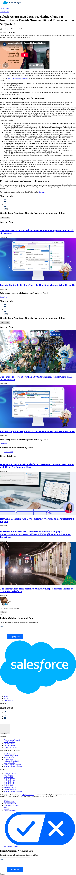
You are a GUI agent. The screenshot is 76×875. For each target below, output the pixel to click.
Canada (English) (9, 743)
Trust (5, 807)
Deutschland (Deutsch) (11, 756)
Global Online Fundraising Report (17, 78)
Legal (6, 800)
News (6, 696)
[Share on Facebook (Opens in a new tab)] (5, 207)
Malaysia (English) (10, 787)
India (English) (8, 775)
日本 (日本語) (8, 777)
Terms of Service (9, 802)
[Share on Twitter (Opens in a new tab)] (5, 204)
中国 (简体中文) (9, 779)
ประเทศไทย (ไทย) (10, 789)
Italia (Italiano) (8, 759)
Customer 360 (4, 12)
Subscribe (4, 612)
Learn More (3, 297)
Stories (6, 698)
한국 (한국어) (8, 785)
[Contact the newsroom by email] (5, 721)
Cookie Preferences (10, 811)
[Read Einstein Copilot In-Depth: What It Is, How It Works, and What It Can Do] (38, 281)
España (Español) (9, 754)
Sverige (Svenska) (9, 763)
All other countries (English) (13, 766)
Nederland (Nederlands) (11, 761)
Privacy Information (10, 803)
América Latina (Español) (12, 740)
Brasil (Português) (9, 742)
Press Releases (8, 700)
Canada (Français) (9, 745)
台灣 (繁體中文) (9, 783)
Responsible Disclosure (11, 805)
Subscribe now (5, 217)
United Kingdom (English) (12, 764)
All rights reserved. (28, 795)
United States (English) (11, 747)
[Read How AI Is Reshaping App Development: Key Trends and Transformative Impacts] (38, 514)
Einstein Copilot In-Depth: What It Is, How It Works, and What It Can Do (37, 285)
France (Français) (9, 757)
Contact (6, 809)
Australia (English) (10, 773)
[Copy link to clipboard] (6, 209)
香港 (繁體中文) (9, 781)
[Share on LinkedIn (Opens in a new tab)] (5, 201)
